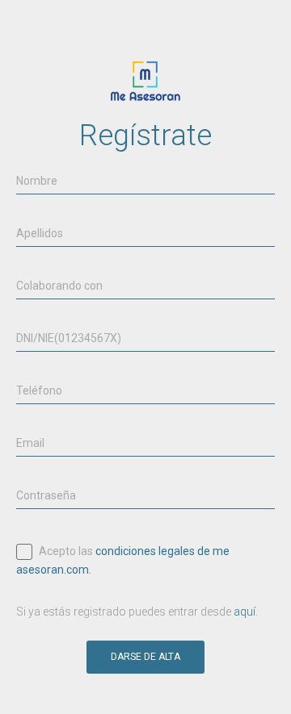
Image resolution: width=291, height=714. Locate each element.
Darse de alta (145, 656)
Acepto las (123, 559)
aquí (244, 611)
